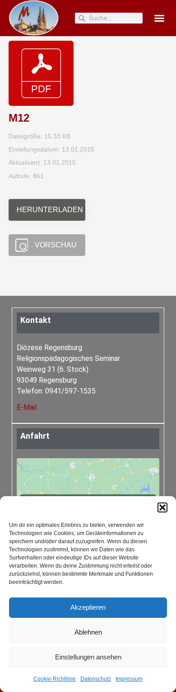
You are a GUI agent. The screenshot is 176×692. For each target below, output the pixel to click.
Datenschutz (95, 679)
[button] (162, 507)
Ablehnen (88, 632)
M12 (19, 118)
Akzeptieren (88, 607)
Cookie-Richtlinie (54, 679)
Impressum (129, 679)
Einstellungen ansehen (88, 657)
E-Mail (27, 407)
